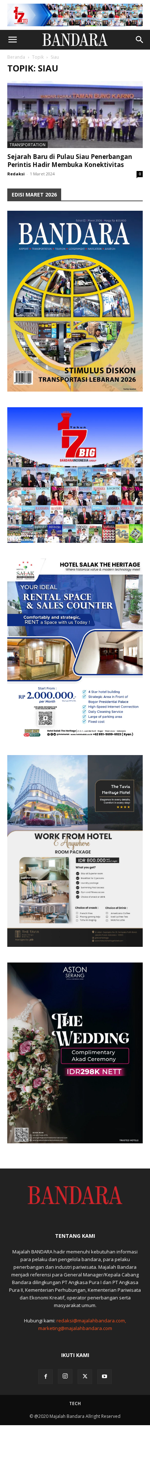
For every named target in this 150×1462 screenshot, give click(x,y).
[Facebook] (45, 1376)
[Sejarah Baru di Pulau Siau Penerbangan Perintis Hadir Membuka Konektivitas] (75, 114)
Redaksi (16, 173)
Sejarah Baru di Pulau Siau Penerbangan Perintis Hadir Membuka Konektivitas (69, 160)
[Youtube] (104, 1376)
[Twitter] (85, 1376)
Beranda (16, 57)
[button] (12, 40)
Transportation (27, 144)
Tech (75, 1403)
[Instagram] (65, 1376)
